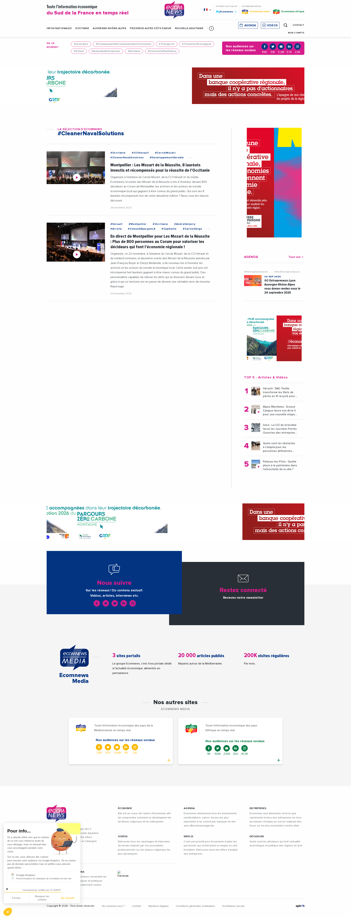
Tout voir (294, 257)
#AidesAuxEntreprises (106, 51)
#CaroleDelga (192, 229)
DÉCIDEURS (257, 836)
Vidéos (272, 25)
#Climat (79, 51)
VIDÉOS (123, 836)
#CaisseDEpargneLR (141, 229)
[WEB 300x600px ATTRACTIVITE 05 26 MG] (274, 182)
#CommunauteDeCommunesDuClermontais (123, 44)
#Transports (166, 44)
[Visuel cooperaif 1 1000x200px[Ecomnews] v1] (175, 85)
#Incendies (81, 44)
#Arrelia (116, 229)
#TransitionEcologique (196, 44)
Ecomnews (225, 11)
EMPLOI (188, 836)
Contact (136, 906)
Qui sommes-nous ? (113, 906)
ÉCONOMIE (125, 808)
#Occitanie (118, 153)
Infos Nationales (59, 28)
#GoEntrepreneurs (287, 272)
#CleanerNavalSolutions (127, 157)
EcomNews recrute (233, 906)
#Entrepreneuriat (256, 272)
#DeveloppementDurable (167, 157)
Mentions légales (158, 906)
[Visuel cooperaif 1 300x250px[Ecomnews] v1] (274, 338)
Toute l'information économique (88, 10)
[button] (211, 28)
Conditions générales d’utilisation (195, 906)
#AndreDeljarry (184, 224)
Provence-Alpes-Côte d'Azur (150, 28)
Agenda (250, 25)
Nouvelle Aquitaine (189, 28)
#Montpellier (138, 224)
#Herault (116, 224)
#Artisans (134, 51)
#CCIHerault (140, 153)
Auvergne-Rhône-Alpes (109, 28)
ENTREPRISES (258, 808)
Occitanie (82, 28)
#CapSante (169, 229)
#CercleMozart (165, 153)
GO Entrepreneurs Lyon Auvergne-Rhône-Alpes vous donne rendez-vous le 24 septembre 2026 (282, 286)
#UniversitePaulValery (162, 51)
